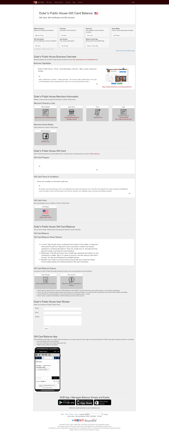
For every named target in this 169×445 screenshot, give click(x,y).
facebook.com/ (45, 141)
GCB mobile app (94, 154)
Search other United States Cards (125, 51)
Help (66, 414)
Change (106, 414)
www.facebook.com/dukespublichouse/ (45, 117)
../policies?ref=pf (97, 117)
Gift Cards (49, 2)
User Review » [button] (65, 46)
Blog (74, 2)
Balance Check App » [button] (93, 46)
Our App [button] (67, 2)
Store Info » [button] (90, 35)
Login (133, 2)
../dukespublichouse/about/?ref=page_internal (71, 118)
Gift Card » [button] (38, 46)
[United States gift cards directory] (96, 13)
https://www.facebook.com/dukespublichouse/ (85, 59)
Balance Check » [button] (40, 35)
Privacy (71, 414)
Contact (80, 2)
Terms (76, 414)
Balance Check (58, 2)
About (62, 414)
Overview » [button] (64, 35)
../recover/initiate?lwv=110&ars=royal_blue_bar (123, 118)
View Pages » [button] (117, 35)
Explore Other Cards (45, 217)
